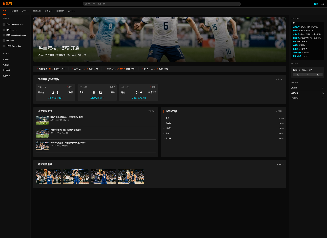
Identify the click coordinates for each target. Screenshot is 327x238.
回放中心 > (280, 164)
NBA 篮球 (10, 41)
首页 (4, 11)
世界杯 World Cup (13, 46)
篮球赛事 (6, 65)
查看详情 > (280, 111)
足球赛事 (6, 60)
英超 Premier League (15, 24)
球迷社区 (71, 11)
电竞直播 (6, 70)
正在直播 (14, 11)
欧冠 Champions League (16, 35)
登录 (316, 4)
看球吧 (7, 3)
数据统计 (48, 11)
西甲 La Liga (11, 30)
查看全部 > (280, 79)
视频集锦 (60, 11)
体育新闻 (37, 11)
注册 (322, 4)
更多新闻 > (152, 111)
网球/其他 (6, 76)
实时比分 (25, 11)
